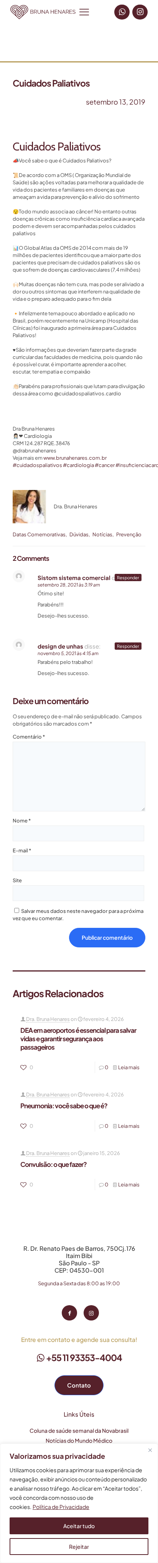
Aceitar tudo (79, 1525)
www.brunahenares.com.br (75, 458)
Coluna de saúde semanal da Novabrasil (79, 1430)
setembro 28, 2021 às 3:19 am (69, 585)
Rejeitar (79, 1546)
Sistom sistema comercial (74, 577)
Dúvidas (79, 534)
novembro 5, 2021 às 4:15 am (68, 653)
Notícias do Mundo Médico (79, 1440)
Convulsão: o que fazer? (53, 1164)
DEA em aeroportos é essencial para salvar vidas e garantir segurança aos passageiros (78, 1038)
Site (17, 880)
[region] (79, 1503)
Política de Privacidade (61, 1506)
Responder (128, 577)
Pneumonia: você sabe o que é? (63, 1105)
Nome (22, 821)
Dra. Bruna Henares (48, 1019)
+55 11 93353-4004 (83, 1357)
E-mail (22, 850)
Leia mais (129, 1067)
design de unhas (60, 646)
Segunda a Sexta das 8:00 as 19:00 (79, 1283)
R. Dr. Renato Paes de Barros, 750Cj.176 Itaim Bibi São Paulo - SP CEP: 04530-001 (79, 1259)
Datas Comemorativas (39, 534)
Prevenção (129, 534)
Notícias (102, 534)
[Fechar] (150, 1450)
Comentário (29, 737)
